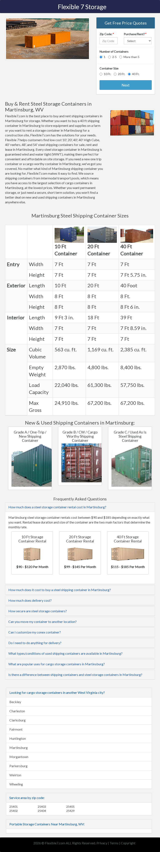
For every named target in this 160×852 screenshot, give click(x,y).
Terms (114, 843)
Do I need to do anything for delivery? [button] (34, 643)
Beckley (15, 702)
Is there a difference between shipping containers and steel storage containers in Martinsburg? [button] (75, 675)
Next (125, 85)
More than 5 (131, 57)
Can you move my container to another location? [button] (42, 622)
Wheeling (16, 784)
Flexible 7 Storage (82, 6)
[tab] (80, 507)
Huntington (17, 738)
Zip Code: (107, 34)
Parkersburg (18, 766)
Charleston (17, 711)
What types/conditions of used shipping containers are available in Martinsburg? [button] (65, 653)
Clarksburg (17, 720)
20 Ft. (121, 74)
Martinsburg (18, 748)
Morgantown (18, 757)
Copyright (128, 843)
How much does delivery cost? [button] (30, 600)
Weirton (15, 775)
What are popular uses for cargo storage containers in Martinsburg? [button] (56, 664)
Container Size (109, 68)
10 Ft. (107, 74)
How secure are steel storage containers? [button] (37, 611)
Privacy (101, 843)
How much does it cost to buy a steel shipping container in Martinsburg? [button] (59, 590)
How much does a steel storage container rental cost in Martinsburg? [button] (57, 507)
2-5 (114, 57)
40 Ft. (135, 74)
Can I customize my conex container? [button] (34, 632)
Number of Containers (114, 51)
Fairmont (15, 729)
